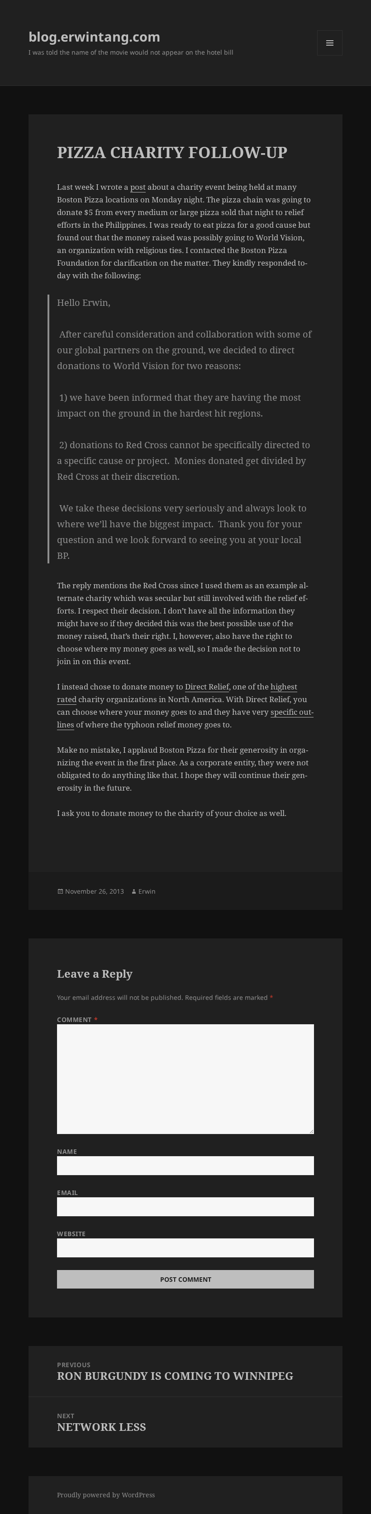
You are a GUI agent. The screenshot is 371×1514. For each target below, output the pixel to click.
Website (71, 1233)
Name (67, 1151)
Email (67, 1192)
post (138, 187)
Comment (77, 1019)
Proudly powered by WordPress (106, 1495)
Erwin (147, 891)
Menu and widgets (330, 55)
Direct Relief (207, 686)
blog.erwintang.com (94, 36)
